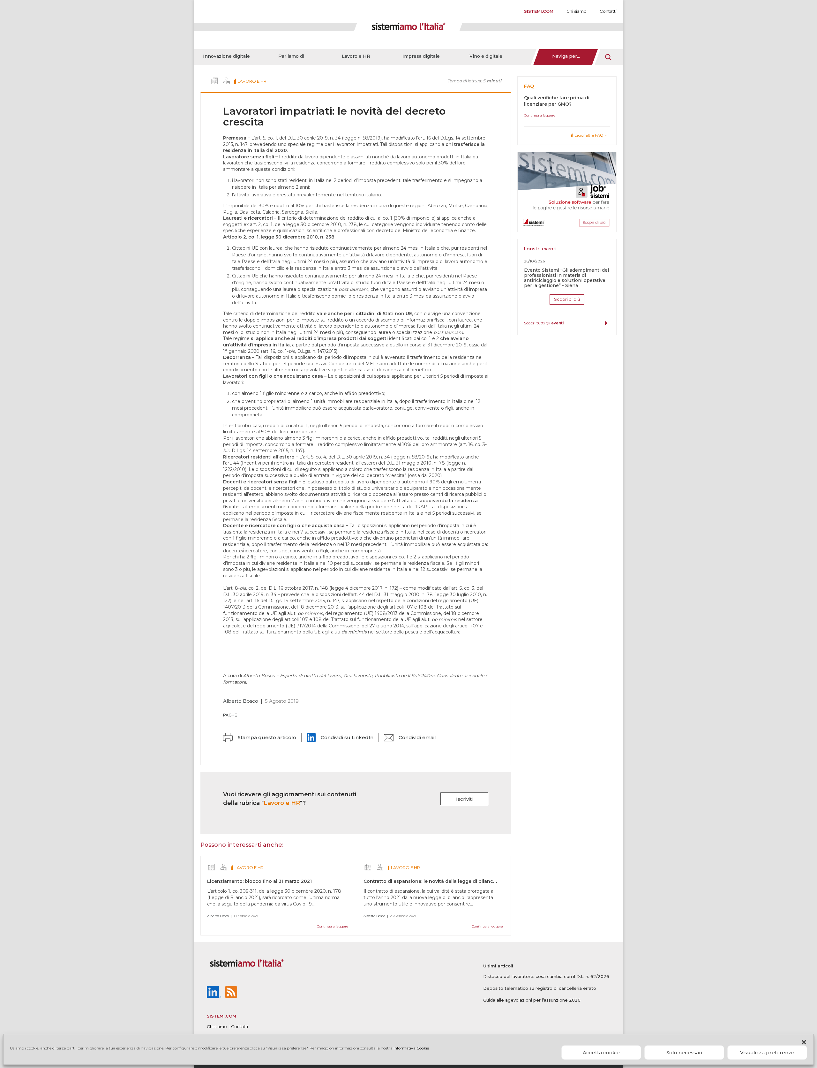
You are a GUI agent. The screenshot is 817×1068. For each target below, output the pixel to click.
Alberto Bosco (240, 701)
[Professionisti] (226, 80)
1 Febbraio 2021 (246, 916)
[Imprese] (214, 80)
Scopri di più (567, 299)
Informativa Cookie (411, 1048)
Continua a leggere (332, 926)
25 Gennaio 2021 (403, 916)
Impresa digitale (421, 56)
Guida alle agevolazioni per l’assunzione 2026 (532, 1000)
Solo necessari (684, 1052)
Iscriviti (464, 799)
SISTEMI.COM (538, 11)
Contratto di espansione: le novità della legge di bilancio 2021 (437, 881)
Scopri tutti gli (544, 323)
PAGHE (230, 715)
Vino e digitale (485, 56)
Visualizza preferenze (767, 1052)
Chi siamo (576, 11)
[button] (804, 1042)
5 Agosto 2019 (282, 701)
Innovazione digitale (226, 56)
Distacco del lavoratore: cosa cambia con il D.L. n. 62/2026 (546, 976)
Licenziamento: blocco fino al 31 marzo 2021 (259, 881)
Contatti (608, 11)
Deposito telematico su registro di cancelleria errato (539, 988)
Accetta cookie (601, 1052)
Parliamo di (291, 56)
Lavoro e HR (356, 56)
